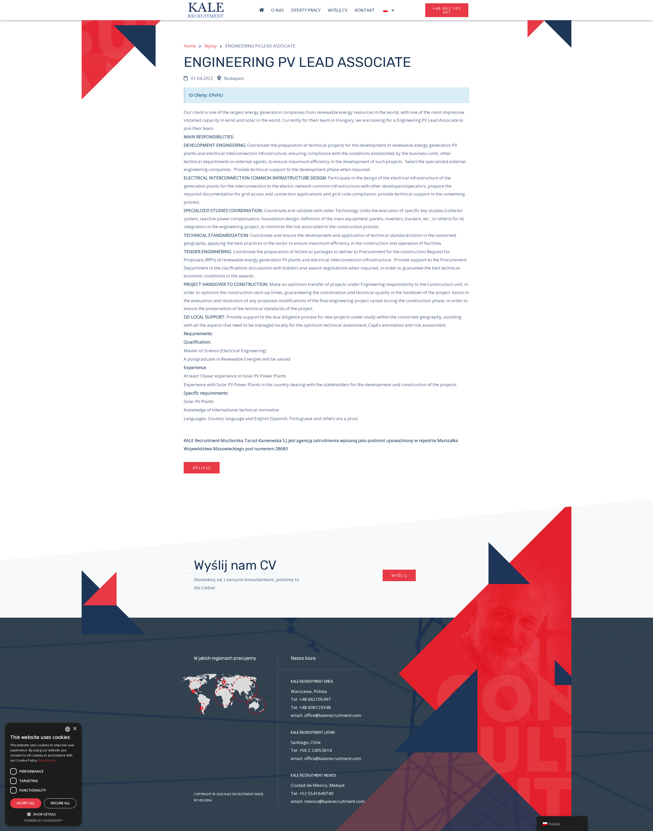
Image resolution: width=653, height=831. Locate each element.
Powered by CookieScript (43, 820)
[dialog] (43, 774)
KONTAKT (365, 10)
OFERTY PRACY (306, 10)
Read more (47, 760)
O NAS (277, 10)
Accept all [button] (26, 803)
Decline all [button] (60, 803)
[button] (446, 10)
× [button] (75, 729)
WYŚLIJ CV (337, 10)
